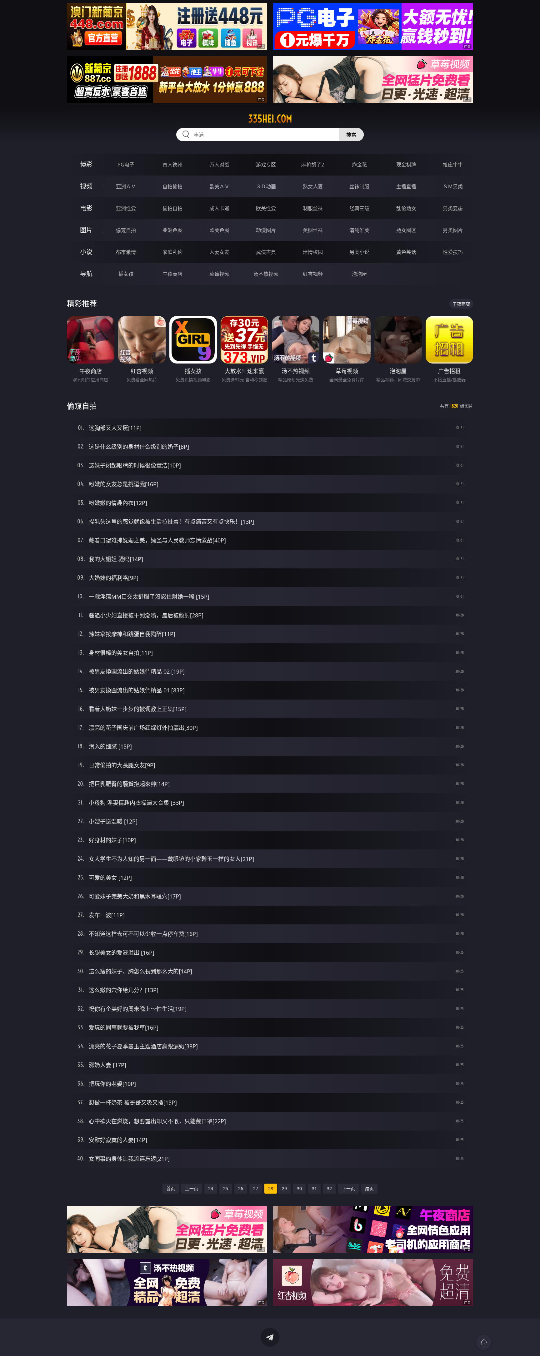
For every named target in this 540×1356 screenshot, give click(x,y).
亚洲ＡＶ (126, 186)
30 (299, 1188)
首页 (170, 1188)
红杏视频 (313, 273)
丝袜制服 (359, 186)
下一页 (348, 1188)
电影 (86, 208)
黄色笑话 (406, 252)
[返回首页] (483, 1342)
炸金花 (359, 164)
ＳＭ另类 (453, 186)
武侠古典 (266, 252)
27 (255, 1188)
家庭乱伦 (172, 252)
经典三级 (359, 208)
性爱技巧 (453, 252)
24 (210, 1188)
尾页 (369, 1188)
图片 (86, 230)
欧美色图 (219, 230)
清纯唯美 (359, 230)
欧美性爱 (266, 208)
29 (284, 1188)
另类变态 (453, 208)
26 (240, 1188)
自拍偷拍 (172, 186)
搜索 (351, 134)
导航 (86, 274)
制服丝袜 (313, 208)
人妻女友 (219, 252)
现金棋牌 (406, 164)
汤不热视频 (265, 273)
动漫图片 (266, 230)
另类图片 (453, 230)
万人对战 (219, 164)
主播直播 (406, 186)
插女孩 (125, 273)
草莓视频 (219, 273)
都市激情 (126, 252)
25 (225, 1188)
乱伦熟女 (406, 208)
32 (329, 1188)
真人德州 (172, 164)
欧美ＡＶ (219, 186)
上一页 (191, 1188)
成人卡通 (219, 208)
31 (314, 1188)
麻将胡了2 (312, 164)
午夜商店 (172, 273)
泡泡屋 (359, 273)
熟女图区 (406, 230)
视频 (86, 186)
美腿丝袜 (313, 230)
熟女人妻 (313, 186)
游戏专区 (266, 164)
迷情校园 (313, 252)
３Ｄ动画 (266, 186)
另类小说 (359, 252)
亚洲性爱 (126, 208)
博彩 (86, 164)
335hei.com (270, 118)
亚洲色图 (172, 230)
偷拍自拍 (172, 208)
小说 (86, 252)
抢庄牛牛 (453, 164)
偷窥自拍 (126, 230)
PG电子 (126, 164)
